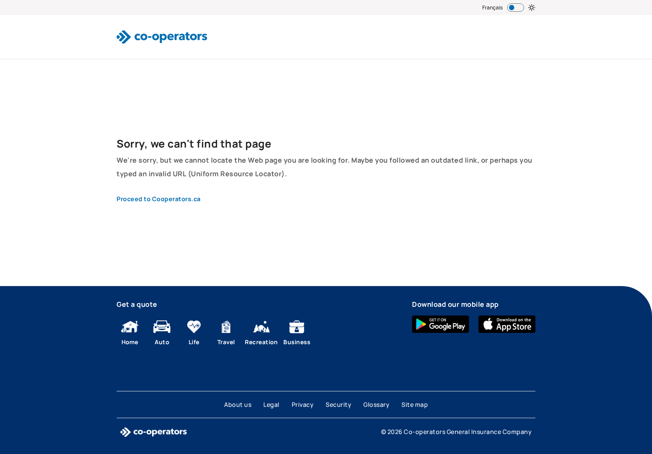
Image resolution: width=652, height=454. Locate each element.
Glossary (376, 404)
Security (338, 404)
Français (492, 7)
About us (237, 404)
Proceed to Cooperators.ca (159, 199)
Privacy (303, 404)
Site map (414, 404)
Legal (271, 404)
